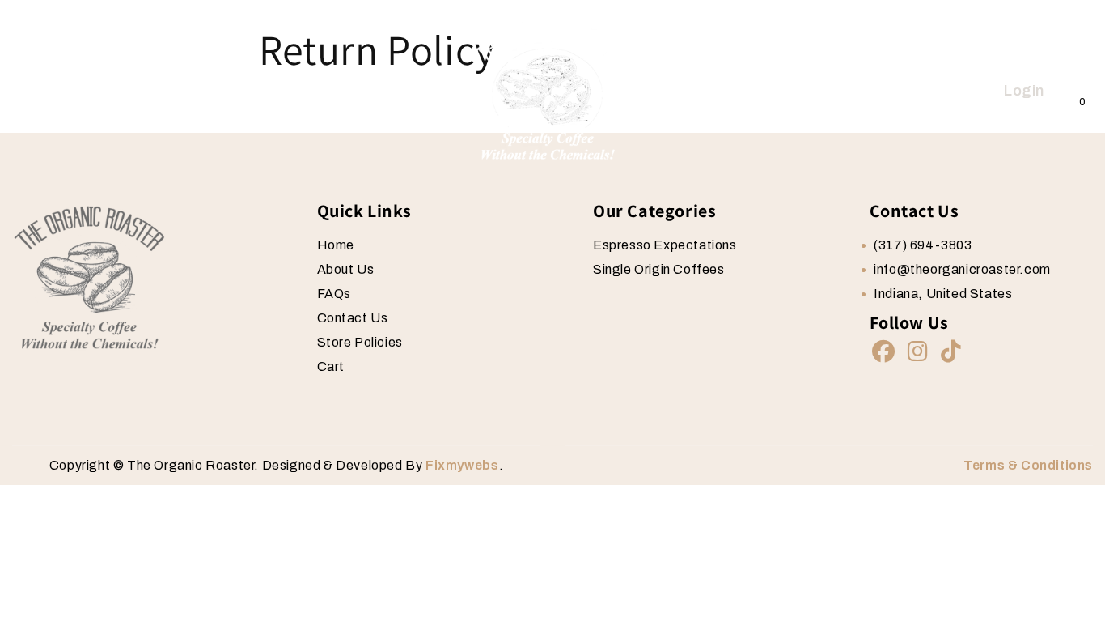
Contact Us (359, 91)
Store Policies (360, 342)
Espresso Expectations (665, 245)
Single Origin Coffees (659, 269)
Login (1024, 91)
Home (44, 91)
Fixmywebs (461, 465)
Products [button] (204, 91)
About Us (119, 91)
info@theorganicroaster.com (962, 269)
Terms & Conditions (1028, 465)
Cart (331, 366)
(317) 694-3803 (923, 245)
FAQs (334, 293)
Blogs (278, 91)
